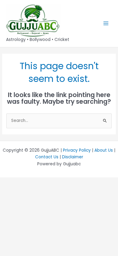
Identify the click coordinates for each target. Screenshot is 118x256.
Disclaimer (72, 157)
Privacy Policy (77, 150)
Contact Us (46, 157)
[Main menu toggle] (106, 23)
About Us (103, 150)
